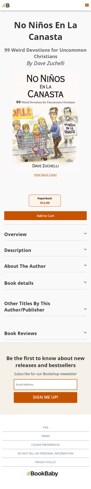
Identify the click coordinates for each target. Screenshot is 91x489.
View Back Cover (45, 175)
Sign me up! (45, 397)
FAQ (45, 427)
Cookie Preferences (45, 445)
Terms (45, 436)
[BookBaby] (6, 5)
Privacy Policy (45, 462)
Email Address (24, 384)
